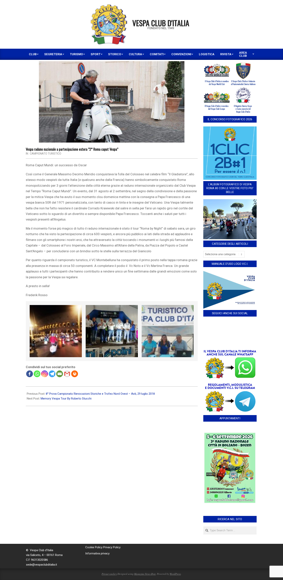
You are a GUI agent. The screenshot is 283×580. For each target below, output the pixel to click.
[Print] (74, 373)
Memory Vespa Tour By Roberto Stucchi (66, 398)
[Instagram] (44, 373)
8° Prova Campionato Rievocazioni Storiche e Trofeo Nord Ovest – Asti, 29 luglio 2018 (100, 393)
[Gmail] (67, 373)
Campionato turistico (45, 153)
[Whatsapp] (37, 373)
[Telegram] (52, 373)
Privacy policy (109, 574)
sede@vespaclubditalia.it (41, 564)
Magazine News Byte (145, 574)
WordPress (175, 574)
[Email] (59, 373)
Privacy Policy (112, 547)
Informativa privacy (97, 553)
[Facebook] (29, 373)
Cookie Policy (93, 547)
